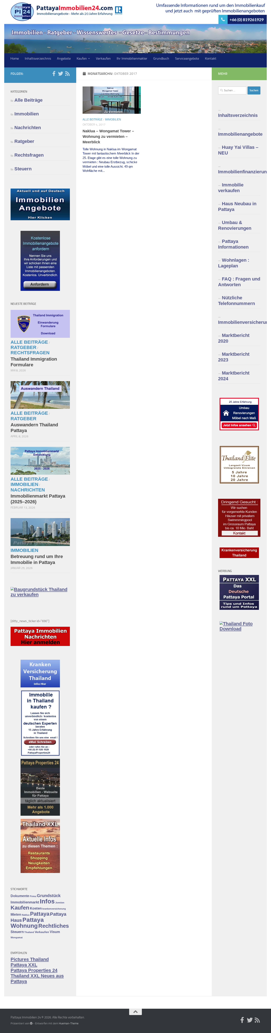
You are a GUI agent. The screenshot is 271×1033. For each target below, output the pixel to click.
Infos (47, 901)
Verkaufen (103, 58)
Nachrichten (27, 127)
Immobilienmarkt (25, 902)
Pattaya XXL (24, 964)
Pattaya (39, 914)
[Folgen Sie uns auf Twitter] (60, 73)
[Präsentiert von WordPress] (31, 1023)
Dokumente (20, 896)
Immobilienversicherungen (239, 322)
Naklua (25, 915)
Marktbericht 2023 (233, 357)
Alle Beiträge (92, 119)
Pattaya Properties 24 (34, 970)
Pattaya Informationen (233, 244)
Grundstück (49, 895)
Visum (55, 932)
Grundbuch (161, 58)
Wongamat (17, 937)
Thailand (29, 932)
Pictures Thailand (30, 959)
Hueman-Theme (69, 1023)
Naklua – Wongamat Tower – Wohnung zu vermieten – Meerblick (108, 136)
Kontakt (210, 58)
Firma (33, 896)
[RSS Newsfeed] (67, 73)
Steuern (23, 168)
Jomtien (59, 902)
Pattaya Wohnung (27, 923)
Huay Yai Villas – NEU (238, 150)
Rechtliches (53, 926)
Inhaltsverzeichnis (38, 58)
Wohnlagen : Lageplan (233, 262)
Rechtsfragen (29, 155)
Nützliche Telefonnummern (236, 300)
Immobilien (113, 119)
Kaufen (82, 58)
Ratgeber (24, 141)
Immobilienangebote (239, 134)
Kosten (36, 908)
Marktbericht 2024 (233, 375)
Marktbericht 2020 (233, 338)
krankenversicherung (54, 908)
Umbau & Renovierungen (234, 225)
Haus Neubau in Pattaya (237, 206)
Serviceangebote (187, 58)
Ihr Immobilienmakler (132, 58)
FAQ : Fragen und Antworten (239, 281)
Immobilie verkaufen (230, 187)
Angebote (64, 58)
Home (14, 58)
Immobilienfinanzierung (239, 171)
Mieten (16, 914)
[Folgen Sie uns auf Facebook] (53, 73)
